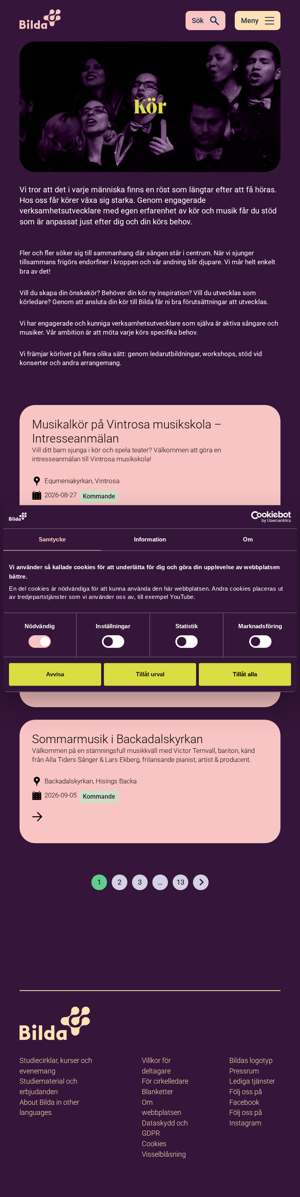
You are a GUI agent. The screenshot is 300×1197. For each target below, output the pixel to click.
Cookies (154, 1144)
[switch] (113, 641)
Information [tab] (150, 539)
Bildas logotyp (251, 1060)
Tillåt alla (245, 674)
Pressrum (244, 1071)
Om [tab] (248, 539)
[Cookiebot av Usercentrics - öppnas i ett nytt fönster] (257, 517)
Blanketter (157, 1092)
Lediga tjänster (252, 1081)
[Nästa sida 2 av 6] (201, 882)
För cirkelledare (165, 1081)
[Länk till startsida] (55, 1025)
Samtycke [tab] (52, 539)
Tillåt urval (150, 674)
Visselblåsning (164, 1154)
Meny (250, 20)
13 (180, 882)
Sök (198, 20)
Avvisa (55, 674)
